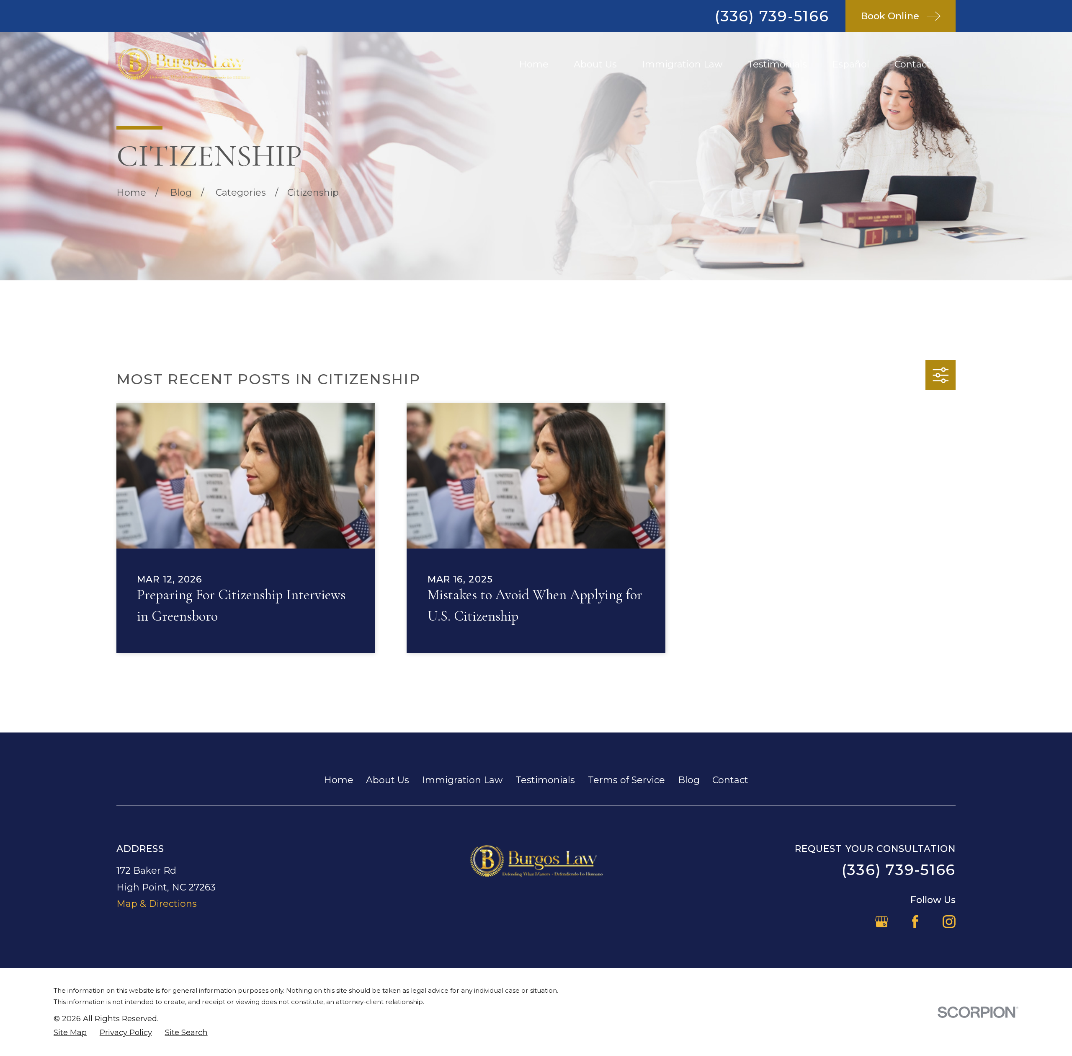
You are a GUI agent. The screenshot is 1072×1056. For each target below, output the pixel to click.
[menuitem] (70, 1033)
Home (338, 780)
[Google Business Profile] (881, 921)
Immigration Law (462, 780)
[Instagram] (949, 921)
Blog (689, 780)
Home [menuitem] (534, 64)
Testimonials (545, 780)
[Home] (183, 64)
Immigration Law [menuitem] (682, 64)
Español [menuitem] (850, 64)
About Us (387, 780)
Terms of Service (626, 780)
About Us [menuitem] (595, 64)
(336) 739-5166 (772, 16)
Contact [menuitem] (912, 64)
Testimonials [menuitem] (777, 64)
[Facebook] (915, 921)
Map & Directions (156, 903)
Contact (730, 780)
